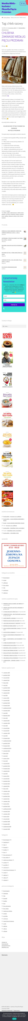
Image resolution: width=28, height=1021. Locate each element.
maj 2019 (5, 713)
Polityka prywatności (7, 1010)
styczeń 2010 (6, 819)
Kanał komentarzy (6, 945)
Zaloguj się (4, 942)
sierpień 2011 (6, 799)
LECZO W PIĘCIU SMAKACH (9, 632)
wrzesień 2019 (6, 710)
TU (8, 95)
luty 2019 (5, 718)
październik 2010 (7, 809)
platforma (5, 590)
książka (5, 850)
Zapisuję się (14, 304)
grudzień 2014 (6, 743)
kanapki (5, 847)
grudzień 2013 (6, 766)
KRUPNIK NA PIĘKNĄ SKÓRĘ (9, 625)
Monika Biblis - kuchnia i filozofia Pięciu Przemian (9, 8)
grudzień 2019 (6, 703)
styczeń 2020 (6, 700)
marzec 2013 (6, 776)
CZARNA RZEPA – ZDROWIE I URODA (11, 660)
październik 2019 (7, 708)
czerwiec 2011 (6, 801)
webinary (5, 593)
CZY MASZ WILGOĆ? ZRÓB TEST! (10, 611)
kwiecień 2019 (6, 715)
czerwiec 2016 (6, 733)
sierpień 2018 (6, 720)
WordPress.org (5, 947)
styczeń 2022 (6, 677)
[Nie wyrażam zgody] (26, 1016)
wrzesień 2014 (6, 751)
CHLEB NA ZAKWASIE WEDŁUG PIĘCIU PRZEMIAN (13, 36)
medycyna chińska (7, 860)
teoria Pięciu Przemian (8, 870)
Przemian (13, 214)
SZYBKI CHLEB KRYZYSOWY (9, 642)
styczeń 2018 (6, 728)
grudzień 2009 (6, 821)
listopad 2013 (6, 768)
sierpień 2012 (6, 786)
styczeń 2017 (6, 730)
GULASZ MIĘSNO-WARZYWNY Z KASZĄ (15, 523)
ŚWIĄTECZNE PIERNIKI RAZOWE (10, 650)
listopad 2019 (6, 705)
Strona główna (6, 17)
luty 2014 (5, 761)
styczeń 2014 (6, 763)
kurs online (6, 585)
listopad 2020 (6, 690)
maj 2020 (5, 695)
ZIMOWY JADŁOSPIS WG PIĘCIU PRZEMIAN (12, 607)
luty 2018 (5, 725)
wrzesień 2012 (6, 783)
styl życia (5, 867)
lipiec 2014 (5, 753)
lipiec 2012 (5, 788)
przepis (8, 211)
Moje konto (5, 955)
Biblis (5, 212)
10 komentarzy (5, 30)
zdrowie (5, 880)
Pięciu (8, 214)
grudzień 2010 (6, 806)
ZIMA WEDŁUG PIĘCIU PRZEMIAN (10, 658)
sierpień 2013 (6, 771)
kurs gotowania (7, 855)
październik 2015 (7, 741)
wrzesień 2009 (6, 829)
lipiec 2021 (5, 682)
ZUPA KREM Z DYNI (14, 533)
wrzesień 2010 (6, 811)
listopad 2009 (6, 824)
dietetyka (5, 842)
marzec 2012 (6, 793)
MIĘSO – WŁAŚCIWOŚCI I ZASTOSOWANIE (12, 639)
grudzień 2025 (6, 675)
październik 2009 (7, 826)
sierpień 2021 (6, 680)
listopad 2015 (6, 738)
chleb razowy (20, 212)
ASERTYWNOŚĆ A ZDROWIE (9, 618)
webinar (5, 875)
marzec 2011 (6, 803)
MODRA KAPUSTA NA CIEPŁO (9, 645)
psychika (5, 865)
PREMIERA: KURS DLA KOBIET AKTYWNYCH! (13, 603)
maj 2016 (5, 735)
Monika (3, 214)
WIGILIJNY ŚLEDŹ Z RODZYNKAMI (10, 653)
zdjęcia (5, 877)
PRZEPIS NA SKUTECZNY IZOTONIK (11, 620)
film (4, 845)
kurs (4, 852)
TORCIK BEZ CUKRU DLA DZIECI (10, 655)
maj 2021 (5, 685)
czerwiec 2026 (6, 672)
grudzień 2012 (6, 781)
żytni (18, 216)
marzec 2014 (6, 758)
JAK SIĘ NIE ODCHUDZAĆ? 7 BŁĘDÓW (11, 623)
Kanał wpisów (5, 944)
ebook (4, 580)
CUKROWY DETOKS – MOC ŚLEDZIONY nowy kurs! (14, 614)
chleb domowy (13, 212)
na (6, 214)
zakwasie (10, 216)
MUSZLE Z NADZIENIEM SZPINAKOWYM (12, 634)
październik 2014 (7, 748)
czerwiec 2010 (6, 814)
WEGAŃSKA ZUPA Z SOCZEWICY (17, 528)
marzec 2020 (6, 698)
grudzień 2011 (6, 796)
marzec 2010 (6, 816)
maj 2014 (5, 756)
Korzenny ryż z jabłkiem (15, 516)
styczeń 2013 (6, 778)
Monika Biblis (22, 28)
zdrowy (15, 216)
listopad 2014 (6, 745)
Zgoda (14, 1018)
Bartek (4, 523)
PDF (4, 588)
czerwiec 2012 (6, 791)
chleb (8, 212)
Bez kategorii (6, 577)
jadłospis (5, 583)
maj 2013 (5, 773)
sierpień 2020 (6, 693)
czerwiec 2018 (6, 723)
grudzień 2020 (6, 687)
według (6, 216)
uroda (4, 872)
